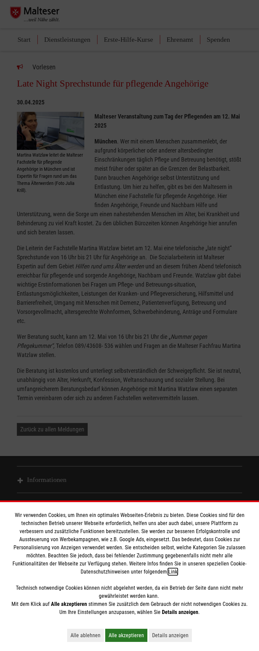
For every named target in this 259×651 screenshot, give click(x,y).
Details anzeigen (172, 635)
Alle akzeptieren (128, 635)
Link (172, 571)
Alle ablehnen (87, 635)
